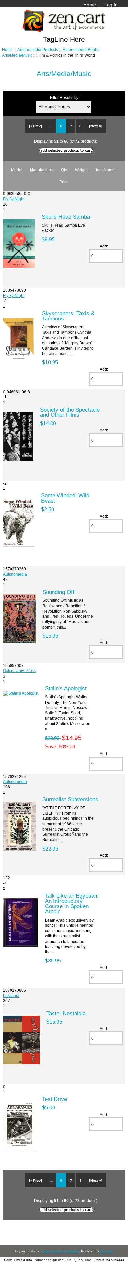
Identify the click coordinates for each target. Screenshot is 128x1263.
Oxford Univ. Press (19, 670)
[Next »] (95, 126)
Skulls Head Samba (66, 216)
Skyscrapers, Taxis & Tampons (68, 316)
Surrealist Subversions (70, 799)
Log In (110, 4)
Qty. (64, 170)
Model (16, 170)
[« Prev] (35, 126)
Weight (81, 170)
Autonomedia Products (37, 49)
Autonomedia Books (81, 49)
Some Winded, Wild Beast (65, 498)
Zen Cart (106, 1251)
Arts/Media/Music (17, 55)
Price (64, 182)
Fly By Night (13, 199)
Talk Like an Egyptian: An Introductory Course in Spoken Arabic (72, 903)
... (51, 126)
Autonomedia (15, 574)
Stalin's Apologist (66, 688)
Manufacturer (41, 170)
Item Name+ (106, 170)
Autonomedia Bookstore (60, 1251)
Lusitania (11, 995)
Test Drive (54, 1099)
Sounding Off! (59, 592)
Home (89, 4)
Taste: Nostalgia (66, 1013)
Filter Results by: (64, 97)
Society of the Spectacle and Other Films (70, 412)
